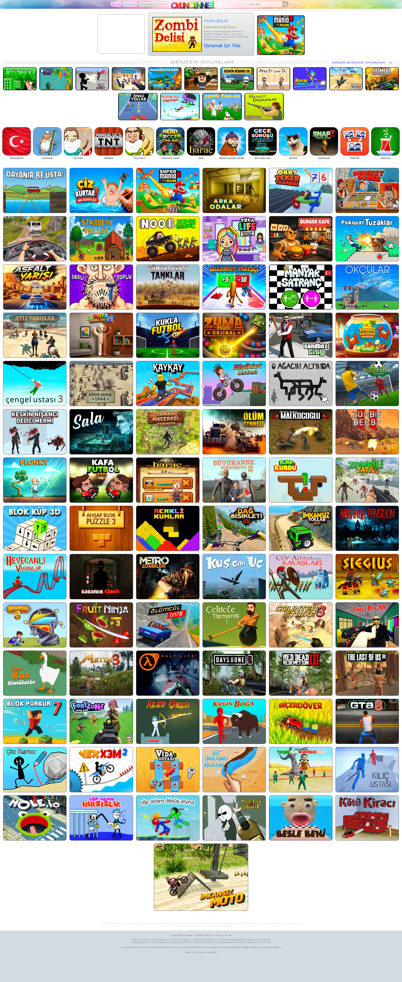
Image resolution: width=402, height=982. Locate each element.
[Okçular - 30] (367, 287)
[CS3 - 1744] (300, 625)
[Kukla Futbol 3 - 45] (167, 335)
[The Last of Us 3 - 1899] (367, 673)
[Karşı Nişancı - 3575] (19, 79)
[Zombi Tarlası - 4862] (222, 106)
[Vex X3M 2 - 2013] (101, 769)
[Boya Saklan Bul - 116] (101, 335)
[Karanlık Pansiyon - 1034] (367, 528)
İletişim (188, 952)
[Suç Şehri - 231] (300, 335)
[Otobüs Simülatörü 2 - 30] (34, 238)
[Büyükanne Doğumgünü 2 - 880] (234, 480)
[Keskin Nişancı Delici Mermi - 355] (34, 431)
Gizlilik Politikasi (199, 952)
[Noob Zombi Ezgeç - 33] (167, 238)
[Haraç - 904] (167, 480)
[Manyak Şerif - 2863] (234, 818)
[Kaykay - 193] (167, 383)
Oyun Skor (219, 935)
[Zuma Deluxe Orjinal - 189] (234, 335)
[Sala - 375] (101, 431)
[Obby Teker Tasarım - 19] (300, 190)
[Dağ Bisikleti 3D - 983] (234, 528)
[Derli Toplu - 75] (101, 287)
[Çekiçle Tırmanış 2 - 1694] (234, 625)
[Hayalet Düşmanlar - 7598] (264, 106)
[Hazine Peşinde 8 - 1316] (34, 625)
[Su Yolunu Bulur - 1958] (234, 769)
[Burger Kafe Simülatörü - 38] (300, 238)
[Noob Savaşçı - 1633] (128, 79)
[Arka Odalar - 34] (234, 190)
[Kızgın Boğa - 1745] (234, 721)
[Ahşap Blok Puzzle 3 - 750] (101, 528)
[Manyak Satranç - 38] (300, 287)
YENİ (163, 4)
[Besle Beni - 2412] (300, 818)
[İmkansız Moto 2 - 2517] (201, 877)
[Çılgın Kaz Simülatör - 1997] (34, 673)
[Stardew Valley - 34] (101, 238)
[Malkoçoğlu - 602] (300, 431)
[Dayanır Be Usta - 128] (34, 190)
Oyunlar (228, 935)
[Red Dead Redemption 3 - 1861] (300, 673)
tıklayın (277, 947)
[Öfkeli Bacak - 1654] (367, 625)
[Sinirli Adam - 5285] (201, 79)
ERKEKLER (130, 4)
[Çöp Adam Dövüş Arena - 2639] (167, 818)
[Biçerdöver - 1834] (300, 721)
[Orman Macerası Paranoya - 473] (167, 431)
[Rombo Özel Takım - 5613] (382, 79)
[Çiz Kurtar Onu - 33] (101, 190)
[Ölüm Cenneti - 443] (234, 431)
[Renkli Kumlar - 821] (167, 528)
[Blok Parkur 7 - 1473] (34, 721)
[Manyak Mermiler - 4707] (309, 79)
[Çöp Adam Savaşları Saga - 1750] (300, 576)
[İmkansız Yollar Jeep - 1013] (300, 528)
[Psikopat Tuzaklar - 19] (367, 238)
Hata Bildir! (212, 952)
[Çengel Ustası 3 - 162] (34, 383)
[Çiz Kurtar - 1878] (34, 769)
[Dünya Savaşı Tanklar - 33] (167, 287)
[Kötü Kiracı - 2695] (367, 818)
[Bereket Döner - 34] (367, 190)
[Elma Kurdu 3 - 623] (300, 480)
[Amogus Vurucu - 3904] (56, 79)
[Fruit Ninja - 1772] (101, 625)
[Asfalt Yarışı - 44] (34, 287)
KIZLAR (116, 4)
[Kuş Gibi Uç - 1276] (234, 576)
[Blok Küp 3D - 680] (34, 528)
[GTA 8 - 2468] (367, 721)
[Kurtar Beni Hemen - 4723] (180, 106)
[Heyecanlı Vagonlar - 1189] (34, 576)
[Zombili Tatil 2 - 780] (367, 480)
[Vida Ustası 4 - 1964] (167, 769)
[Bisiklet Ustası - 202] (234, 383)
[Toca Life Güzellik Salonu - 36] (234, 238)
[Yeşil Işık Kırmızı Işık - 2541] (300, 769)
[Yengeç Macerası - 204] (367, 335)
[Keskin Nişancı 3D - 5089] (237, 79)
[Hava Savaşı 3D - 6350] (346, 79)
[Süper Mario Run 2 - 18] (167, 190)
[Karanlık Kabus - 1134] (101, 576)
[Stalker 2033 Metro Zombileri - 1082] (167, 576)
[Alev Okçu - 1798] (167, 721)
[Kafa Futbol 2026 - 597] (101, 480)
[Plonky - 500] (34, 480)
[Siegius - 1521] (367, 576)
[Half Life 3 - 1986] (167, 673)
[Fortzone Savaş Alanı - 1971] (101, 721)
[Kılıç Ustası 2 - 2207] (367, 769)
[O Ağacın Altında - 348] (300, 383)
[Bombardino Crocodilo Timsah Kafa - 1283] (164, 79)
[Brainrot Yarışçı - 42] (234, 287)
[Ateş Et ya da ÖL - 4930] (273, 79)
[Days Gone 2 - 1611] (234, 673)
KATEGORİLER (148, 4)
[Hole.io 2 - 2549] (34, 818)
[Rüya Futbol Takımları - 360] (367, 383)
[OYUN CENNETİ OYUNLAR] (193, 8)
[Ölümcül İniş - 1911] (167, 625)
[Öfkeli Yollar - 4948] (138, 106)
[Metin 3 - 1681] (101, 673)
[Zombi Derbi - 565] (367, 431)
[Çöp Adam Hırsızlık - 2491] (101, 818)
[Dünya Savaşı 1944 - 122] (101, 383)
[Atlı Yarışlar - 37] (34, 335)
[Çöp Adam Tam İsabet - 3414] (92, 79)
